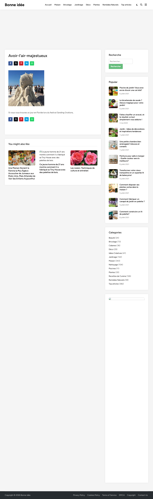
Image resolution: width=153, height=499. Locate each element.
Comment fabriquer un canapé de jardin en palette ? (132, 200)
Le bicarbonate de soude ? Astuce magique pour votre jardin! (131, 102)
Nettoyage (113, 265)
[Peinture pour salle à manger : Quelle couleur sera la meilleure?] (113, 156)
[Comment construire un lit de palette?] (113, 212)
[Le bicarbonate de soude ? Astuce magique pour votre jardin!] (113, 100)
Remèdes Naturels (110, 5)
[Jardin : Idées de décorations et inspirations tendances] (113, 129)
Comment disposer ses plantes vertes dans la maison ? (129, 187)
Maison (57, 5)
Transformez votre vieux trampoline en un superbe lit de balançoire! (132, 172)
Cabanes (112, 245)
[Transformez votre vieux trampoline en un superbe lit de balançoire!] (113, 170)
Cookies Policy (93, 495)
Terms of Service (109, 495)
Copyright (131, 495)
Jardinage (78, 5)
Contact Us (143, 495)
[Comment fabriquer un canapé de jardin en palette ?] (113, 199)
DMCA (122, 495)
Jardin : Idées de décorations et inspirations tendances (132, 130)
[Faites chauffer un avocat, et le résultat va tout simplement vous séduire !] (113, 115)
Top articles (126, 5)
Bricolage (67, 5)
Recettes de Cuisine (117, 276)
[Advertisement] (76, 27)
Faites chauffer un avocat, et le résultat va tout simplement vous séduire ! (132, 117)
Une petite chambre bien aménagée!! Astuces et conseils (130, 144)
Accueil (48, 5)
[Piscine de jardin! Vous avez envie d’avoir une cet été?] (113, 88)
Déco (88, 5)
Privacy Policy (79, 495)
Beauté (112, 238)
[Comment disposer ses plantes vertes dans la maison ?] (113, 185)
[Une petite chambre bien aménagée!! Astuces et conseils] (113, 142)
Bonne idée (14, 5)
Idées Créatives (115, 253)
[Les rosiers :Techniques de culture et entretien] (84, 158)
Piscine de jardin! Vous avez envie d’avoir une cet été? (132, 89)
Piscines (112, 268)
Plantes (96, 5)
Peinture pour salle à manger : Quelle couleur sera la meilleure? (132, 158)
